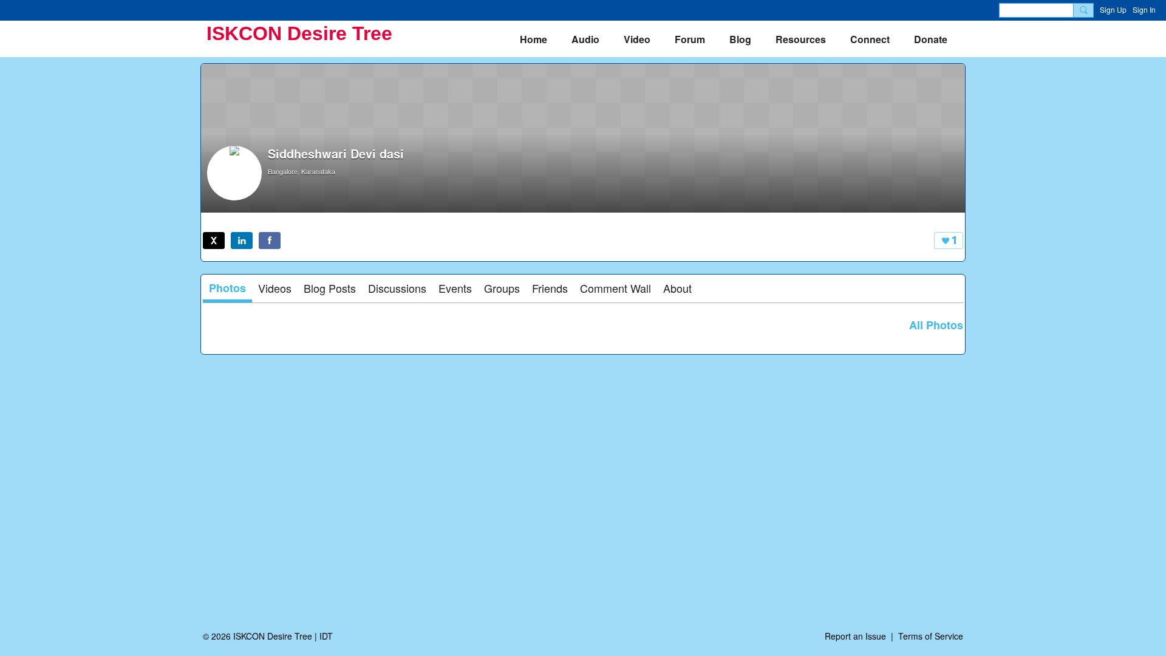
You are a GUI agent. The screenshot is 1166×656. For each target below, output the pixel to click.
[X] (214, 240)
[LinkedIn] (242, 240)
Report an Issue (855, 636)
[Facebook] (270, 240)
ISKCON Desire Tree (299, 33)
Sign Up (1113, 9)
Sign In (1144, 9)
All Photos (936, 324)
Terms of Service (930, 636)
